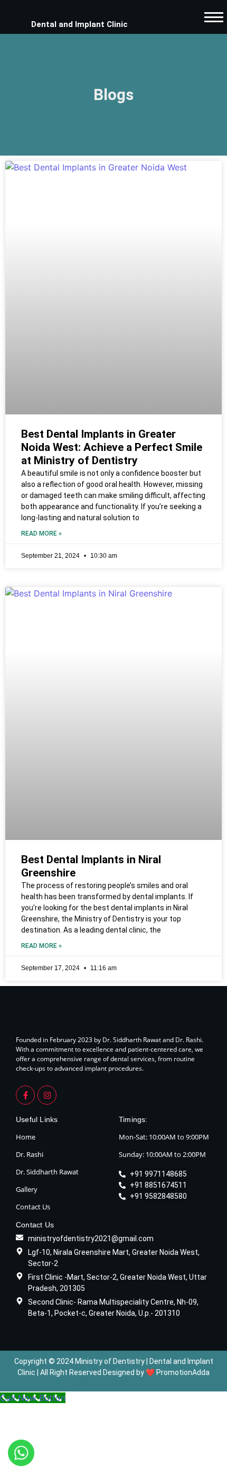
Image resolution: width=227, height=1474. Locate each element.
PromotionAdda (183, 1372)
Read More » (41, 533)
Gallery (26, 1189)
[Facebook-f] (25, 1095)
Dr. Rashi (29, 1154)
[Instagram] (46, 1095)
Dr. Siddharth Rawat (47, 1172)
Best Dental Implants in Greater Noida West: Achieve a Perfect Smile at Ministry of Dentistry (111, 447)
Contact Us (33, 1206)
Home (25, 1137)
